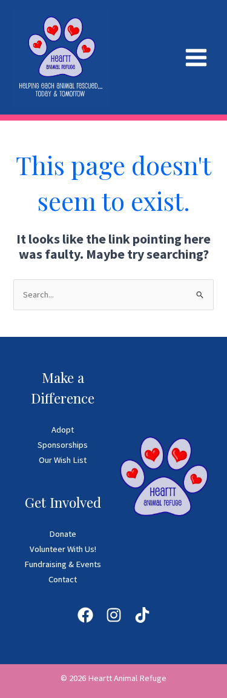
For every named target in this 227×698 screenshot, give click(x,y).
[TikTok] (142, 615)
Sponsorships (63, 444)
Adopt (62, 429)
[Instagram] (114, 615)
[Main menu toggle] (196, 57)
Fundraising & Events (62, 564)
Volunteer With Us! (63, 548)
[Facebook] (85, 615)
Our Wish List (63, 459)
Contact (62, 579)
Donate (62, 533)
